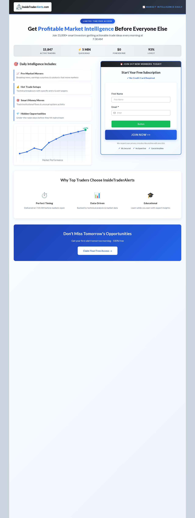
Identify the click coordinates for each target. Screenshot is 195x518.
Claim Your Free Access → (97, 250)
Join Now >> (141, 134)
